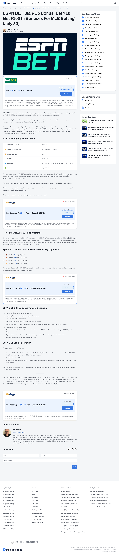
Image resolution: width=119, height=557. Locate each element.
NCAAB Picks (36, 497)
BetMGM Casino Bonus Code (99, 494)
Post (74, 467)
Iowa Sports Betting (91, 38)
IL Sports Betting (8, 507)
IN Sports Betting (8, 519)
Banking (87, 107)
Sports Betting (54, 3)
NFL (15, 255)
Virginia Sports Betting (92, 80)
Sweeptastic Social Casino (69, 513)
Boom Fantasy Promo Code (69, 494)
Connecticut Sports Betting (93, 24)
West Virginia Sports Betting (93, 84)
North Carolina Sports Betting (94, 66)
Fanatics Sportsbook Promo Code (100, 504)
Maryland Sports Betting (92, 49)
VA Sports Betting (8, 516)
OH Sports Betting (8, 526)
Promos (76, 3)
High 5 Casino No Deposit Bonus (71, 510)
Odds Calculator (37, 519)
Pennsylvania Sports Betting (93, 73)
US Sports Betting (90, 87)
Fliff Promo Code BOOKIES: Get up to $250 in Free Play (99, 156)
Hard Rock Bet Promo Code (98, 507)
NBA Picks (35, 494)
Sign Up (74, 449)
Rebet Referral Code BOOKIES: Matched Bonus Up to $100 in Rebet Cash (100, 149)
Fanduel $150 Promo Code (98, 500)
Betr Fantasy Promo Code (69, 500)
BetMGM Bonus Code (97, 491)
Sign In (69, 449)
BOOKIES (67, 212)
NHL (15, 263)
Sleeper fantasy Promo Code (70, 504)
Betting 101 (88, 100)
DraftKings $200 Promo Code (99, 497)
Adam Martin (13, 29)
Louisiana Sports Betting (92, 45)
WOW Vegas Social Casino (69, 519)
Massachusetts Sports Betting (94, 52)
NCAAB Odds (36, 507)
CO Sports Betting (8, 513)
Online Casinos (66, 3)
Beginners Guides (37, 510)
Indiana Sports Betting (92, 35)
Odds (46, 3)
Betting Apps (25, 3)
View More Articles (98, 161)
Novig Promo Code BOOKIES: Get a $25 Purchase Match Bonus (100, 142)
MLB (15, 260)
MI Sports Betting (8, 504)
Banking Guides (37, 513)
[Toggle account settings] (115, 3)
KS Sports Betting (8, 494)
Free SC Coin (65, 507)
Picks (40, 3)
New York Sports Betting (92, 63)
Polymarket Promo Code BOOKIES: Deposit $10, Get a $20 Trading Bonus (100, 135)
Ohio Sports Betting (91, 70)
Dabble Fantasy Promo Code (70, 497)
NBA (15, 257)
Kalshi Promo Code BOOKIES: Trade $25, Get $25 (100, 122)
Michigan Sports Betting (92, 56)
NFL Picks (35, 491)
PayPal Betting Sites (38, 516)
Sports (34, 3)
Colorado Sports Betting (92, 21)
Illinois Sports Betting (91, 31)
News (82, 3)
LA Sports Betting (8, 522)
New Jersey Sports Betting (93, 59)
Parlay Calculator (37, 522)
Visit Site (66, 94)
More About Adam (19, 432)
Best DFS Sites (65, 491)
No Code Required (66, 89)
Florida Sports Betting (91, 28)
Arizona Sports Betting (92, 17)
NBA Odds (35, 504)
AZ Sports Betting (8, 510)
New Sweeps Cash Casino (69, 529)
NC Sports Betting (8, 529)
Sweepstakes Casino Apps (69, 526)
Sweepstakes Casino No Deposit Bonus (73, 532)
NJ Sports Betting (8, 497)
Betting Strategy (90, 104)
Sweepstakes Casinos (68, 516)
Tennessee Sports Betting (93, 77)
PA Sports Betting (8, 500)
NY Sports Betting (8, 491)
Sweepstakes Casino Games (70, 522)
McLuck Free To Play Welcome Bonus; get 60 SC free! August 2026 (101, 128)
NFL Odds (35, 500)
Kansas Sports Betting (92, 42)
